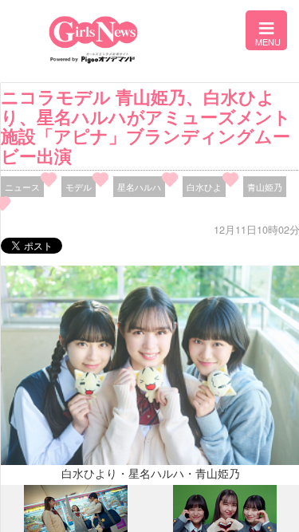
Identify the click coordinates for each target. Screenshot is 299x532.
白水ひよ (204, 186)
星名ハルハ (139, 186)
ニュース (22, 186)
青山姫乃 (264, 186)
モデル (78, 186)
